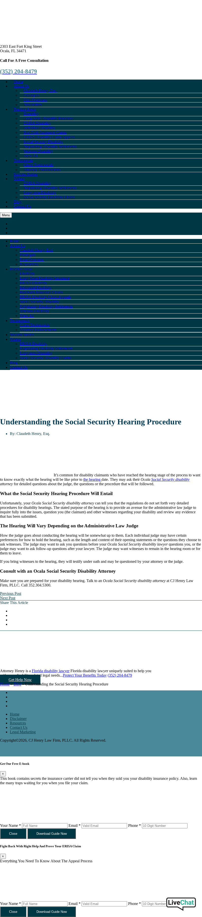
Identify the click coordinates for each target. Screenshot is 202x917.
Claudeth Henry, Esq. (36, 250)
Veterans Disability (34, 311)
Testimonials (19, 320)
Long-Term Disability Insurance (44, 278)
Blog (13, 363)
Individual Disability (35, 287)
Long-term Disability (36, 353)
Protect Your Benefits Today (85, 675)
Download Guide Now (51, 833)
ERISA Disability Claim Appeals (45, 297)
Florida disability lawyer (50, 671)
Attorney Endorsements (41, 169)
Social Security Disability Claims (49, 197)
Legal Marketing (23, 732)
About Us (17, 246)
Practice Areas (21, 269)
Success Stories (22, 335)
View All (27, 316)
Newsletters (29, 264)
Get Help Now (20, 680)
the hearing (92, 479)
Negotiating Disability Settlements (46, 306)
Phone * (134, 825)
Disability (27, 273)
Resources (18, 723)
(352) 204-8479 (120, 675)
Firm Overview (32, 259)
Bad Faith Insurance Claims (41, 292)
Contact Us (22, 206)
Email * (74, 825)
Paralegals (27, 255)
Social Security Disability (39, 302)
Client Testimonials (35, 325)
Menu (6, 215)
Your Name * (10, 825)
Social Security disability (170, 479)
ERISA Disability (33, 283)
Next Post (7, 598)
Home (14, 241)
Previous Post (10, 593)
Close (13, 833)
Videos (19, 179)
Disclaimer (18, 719)
